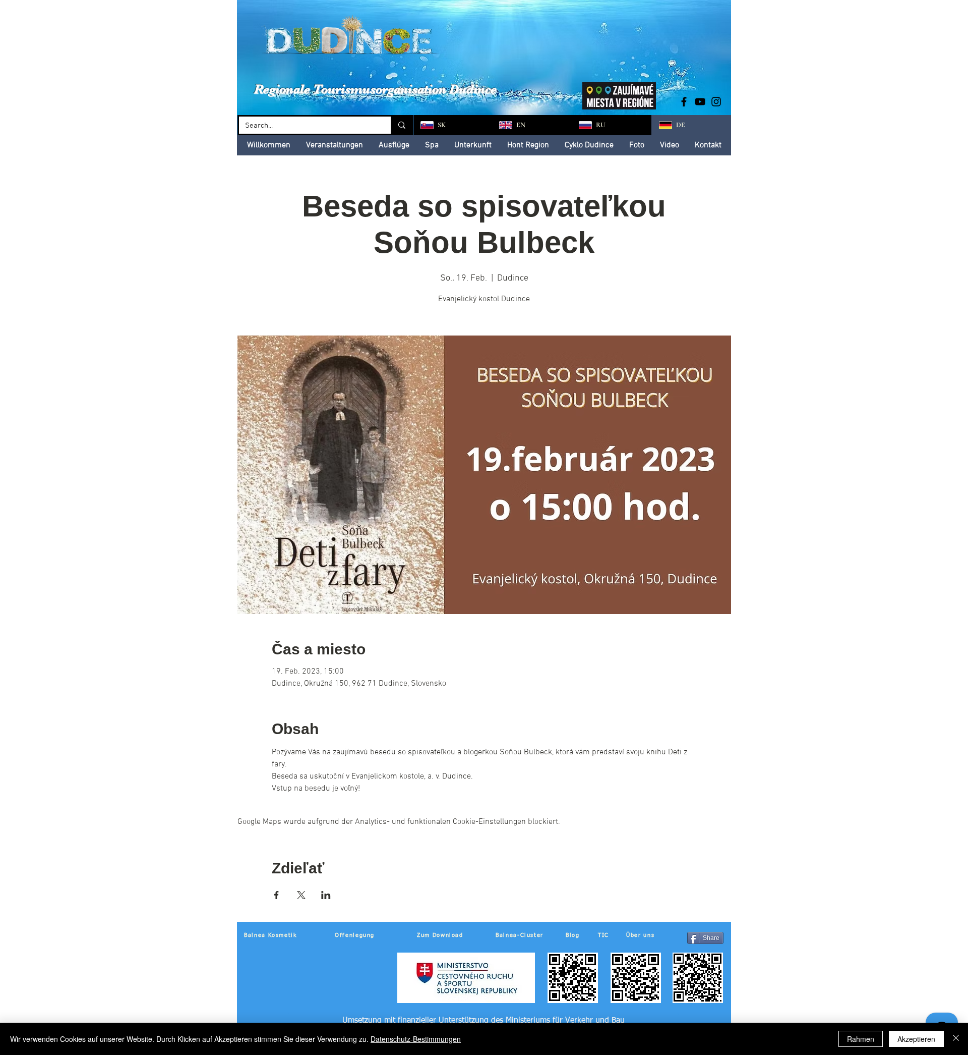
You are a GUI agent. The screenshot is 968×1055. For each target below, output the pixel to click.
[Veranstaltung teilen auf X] (301, 895)
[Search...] (401, 125)
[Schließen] (956, 1039)
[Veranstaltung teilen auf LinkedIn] (326, 895)
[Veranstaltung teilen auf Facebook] (276, 895)
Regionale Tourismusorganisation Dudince (375, 89)
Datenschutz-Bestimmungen (416, 1039)
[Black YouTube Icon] (700, 101)
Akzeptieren (916, 1039)
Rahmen (860, 1039)
